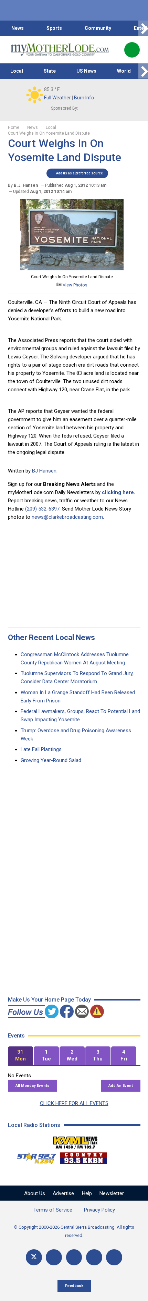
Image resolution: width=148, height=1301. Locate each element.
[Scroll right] (143, 28)
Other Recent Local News (51, 637)
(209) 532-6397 (42, 509)
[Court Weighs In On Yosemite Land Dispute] (72, 269)
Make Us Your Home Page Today (49, 999)
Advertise (63, 1193)
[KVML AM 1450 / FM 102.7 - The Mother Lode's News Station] (75, 1141)
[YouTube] (74, 1257)
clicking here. (118, 492)
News (17, 28)
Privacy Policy (99, 1210)
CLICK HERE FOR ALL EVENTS (74, 1103)
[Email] (94, 1257)
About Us (34, 1193)
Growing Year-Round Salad (51, 760)
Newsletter (111, 1193)
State (50, 71)
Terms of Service (52, 1210)
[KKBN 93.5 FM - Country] (83, 1156)
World (124, 71)
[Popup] (132, 50)
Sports (54, 28)
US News (86, 71)
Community (98, 28)
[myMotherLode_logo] (59, 50)
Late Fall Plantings (41, 749)
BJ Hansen (44, 471)
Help (87, 1193)
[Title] (114, 1257)
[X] (34, 1257)
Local (16, 71)
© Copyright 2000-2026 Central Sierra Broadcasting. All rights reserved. (74, 1231)
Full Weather (57, 97)
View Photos (74, 284)
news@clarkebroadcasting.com (67, 517)
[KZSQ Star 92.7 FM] (33, 1156)
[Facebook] (54, 1257)
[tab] (20, 1055)
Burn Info (84, 97)
